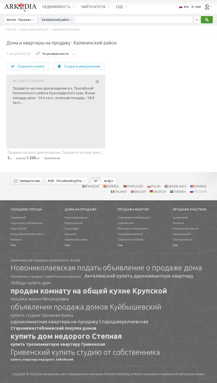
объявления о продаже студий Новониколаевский (46, 276)
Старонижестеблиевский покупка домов (53, 328)
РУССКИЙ (200, 191)
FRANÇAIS (92, 186)
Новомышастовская (186, 228)
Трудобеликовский (130, 233)
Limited (122, 374)
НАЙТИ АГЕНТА (93, 7)
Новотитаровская (76, 217)
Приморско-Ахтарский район (135, 228)
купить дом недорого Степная (66, 336)
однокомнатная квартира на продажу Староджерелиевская (79, 321)
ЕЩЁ (119, 7)
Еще (13, 244)
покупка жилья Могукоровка (40, 298)
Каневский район (76, 239)
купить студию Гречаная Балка (42, 315)
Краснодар (72, 228)
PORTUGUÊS (135, 186)
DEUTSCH (159, 191)
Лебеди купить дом (31, 282)
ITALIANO (121, 191)
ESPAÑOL (113, 186)
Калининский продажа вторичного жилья (45, 260)
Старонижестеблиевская (27, 222)
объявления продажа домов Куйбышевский (86, 307)
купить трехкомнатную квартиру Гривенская (58, 344)
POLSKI (155, 186)
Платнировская (182, 239)
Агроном (70, 233)
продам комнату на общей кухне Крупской (89, 290)
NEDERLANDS (177, 186)
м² (95, 181)
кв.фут (108, 181)
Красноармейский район (27, 233)
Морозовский (74, 222)
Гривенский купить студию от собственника (85, 352)
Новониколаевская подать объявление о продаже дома (106, 267)
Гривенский (18, 217)
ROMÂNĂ (200, 186)
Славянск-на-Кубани (130, 239)
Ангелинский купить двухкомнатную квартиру (139, 275)
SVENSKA (180, 191)
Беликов (16, 239)
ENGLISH (140, 191)
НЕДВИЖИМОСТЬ (56, 7)
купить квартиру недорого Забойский (42, 359)
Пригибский (18, 228)
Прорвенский (182, 233)
